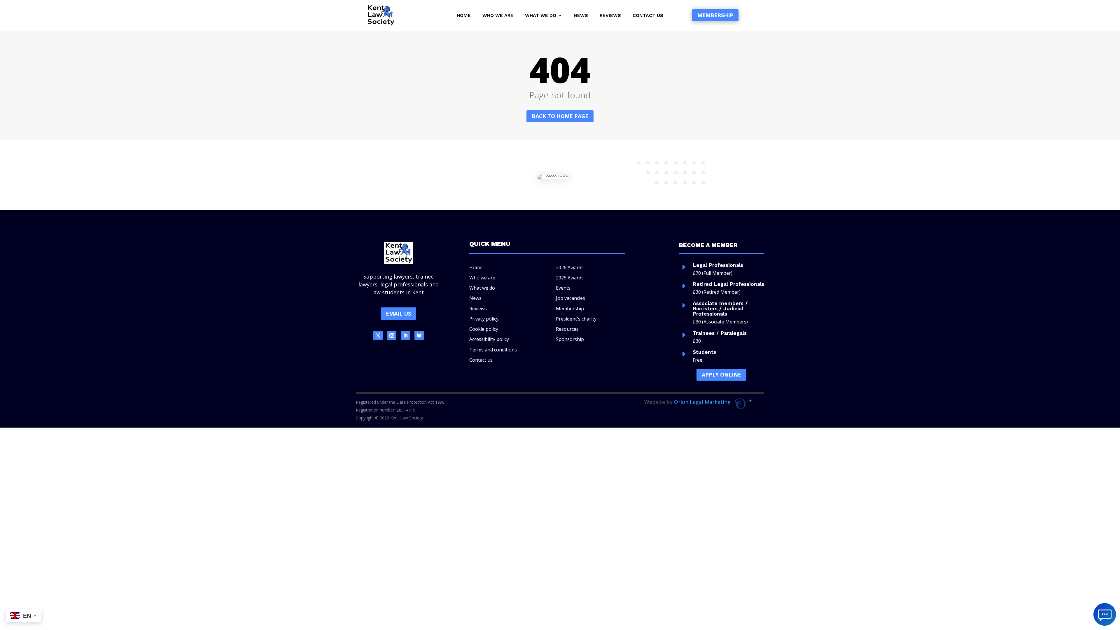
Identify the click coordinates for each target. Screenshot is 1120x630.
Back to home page (560, 116)
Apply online (721, 374)
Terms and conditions (493, 349)
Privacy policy (483, 319)
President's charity (576, 319)
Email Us (398, 313)
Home (464, 15)
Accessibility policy (489, 339)
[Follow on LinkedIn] (405, 335)
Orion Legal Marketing (702, 401)
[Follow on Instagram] (391, 335)
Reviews (610, 15)
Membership (715, 15)
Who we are (497, 15)
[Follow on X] (378, 335)
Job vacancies (570, 298)
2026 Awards (570, 267)
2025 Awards (570, 277)
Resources (567, 329)
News (581, 15)
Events (563, 288)
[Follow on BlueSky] (419, 335)
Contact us (648, 15)
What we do (540, 15)
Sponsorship (570, 339)
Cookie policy (483, 329)
